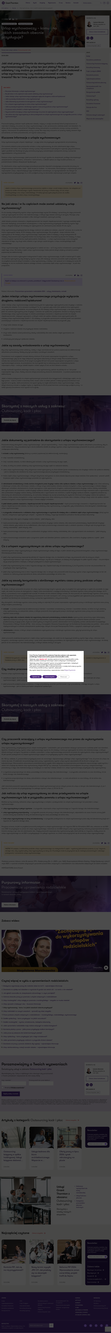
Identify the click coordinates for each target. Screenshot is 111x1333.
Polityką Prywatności (69, 670)
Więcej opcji (63, 677)
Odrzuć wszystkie (49, 677)
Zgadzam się (35, 677)
